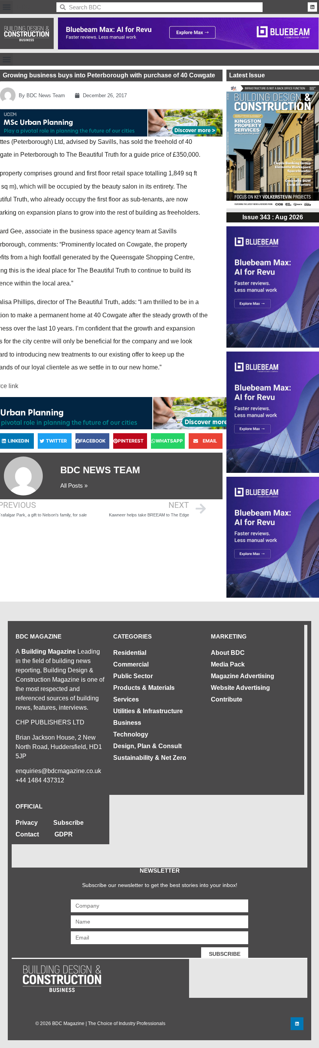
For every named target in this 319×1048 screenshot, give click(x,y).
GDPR (63, 834)
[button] (6, 7)
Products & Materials (144, 687)
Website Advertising (240, 687)
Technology (130, 734)
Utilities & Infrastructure (148, 711)
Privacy (27, 822)
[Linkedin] (312, 7)
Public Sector (133, 676)
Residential (129, 652)
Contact (27, 834)
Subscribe (68, 822)
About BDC (228, 652)
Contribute (226, 699)
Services (126, 699)
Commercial (131, 664)
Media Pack (228, 664)
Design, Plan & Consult (147, 746)
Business (127, 722)
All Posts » (74, 485)
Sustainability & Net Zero (149, 757)
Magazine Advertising (242, 676)
